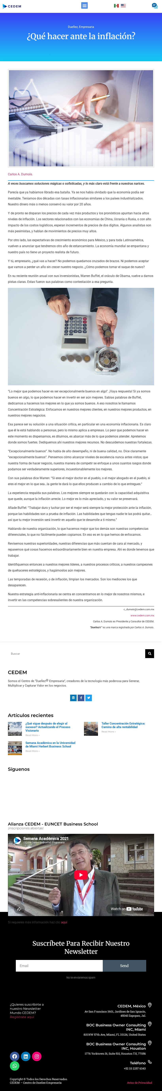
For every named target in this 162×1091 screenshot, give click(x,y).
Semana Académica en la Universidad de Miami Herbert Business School (50, 744)
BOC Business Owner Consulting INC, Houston (116, 1046)
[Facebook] (14, 1056)
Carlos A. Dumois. (20, 174)
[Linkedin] (73, 698)
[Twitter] (88, 698)
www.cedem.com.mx (142, 615)
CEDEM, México (132, 1006)
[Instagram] (36, 1056)
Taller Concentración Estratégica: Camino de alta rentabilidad (123, 725)
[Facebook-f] (81, 698)
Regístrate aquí (22, 1017)
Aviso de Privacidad (139, 1082)
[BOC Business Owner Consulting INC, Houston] (149, 1043)
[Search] (149, 653)
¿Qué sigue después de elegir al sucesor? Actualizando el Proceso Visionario (47, 727)
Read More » (32, 735)
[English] (123, 5)
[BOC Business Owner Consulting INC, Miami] (149, 1024)
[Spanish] (116, 5)
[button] (84, 5)
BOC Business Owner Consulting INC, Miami (116, 1027)
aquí (64, 922)
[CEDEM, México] (149, 1005)
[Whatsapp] (14, 1066)
